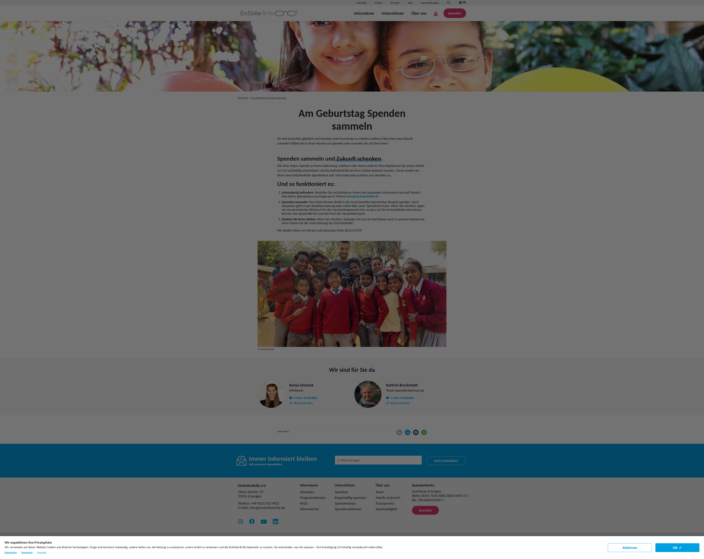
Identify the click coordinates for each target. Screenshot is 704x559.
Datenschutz (11, 552)
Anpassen (42, 552)
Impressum (27, 552)
